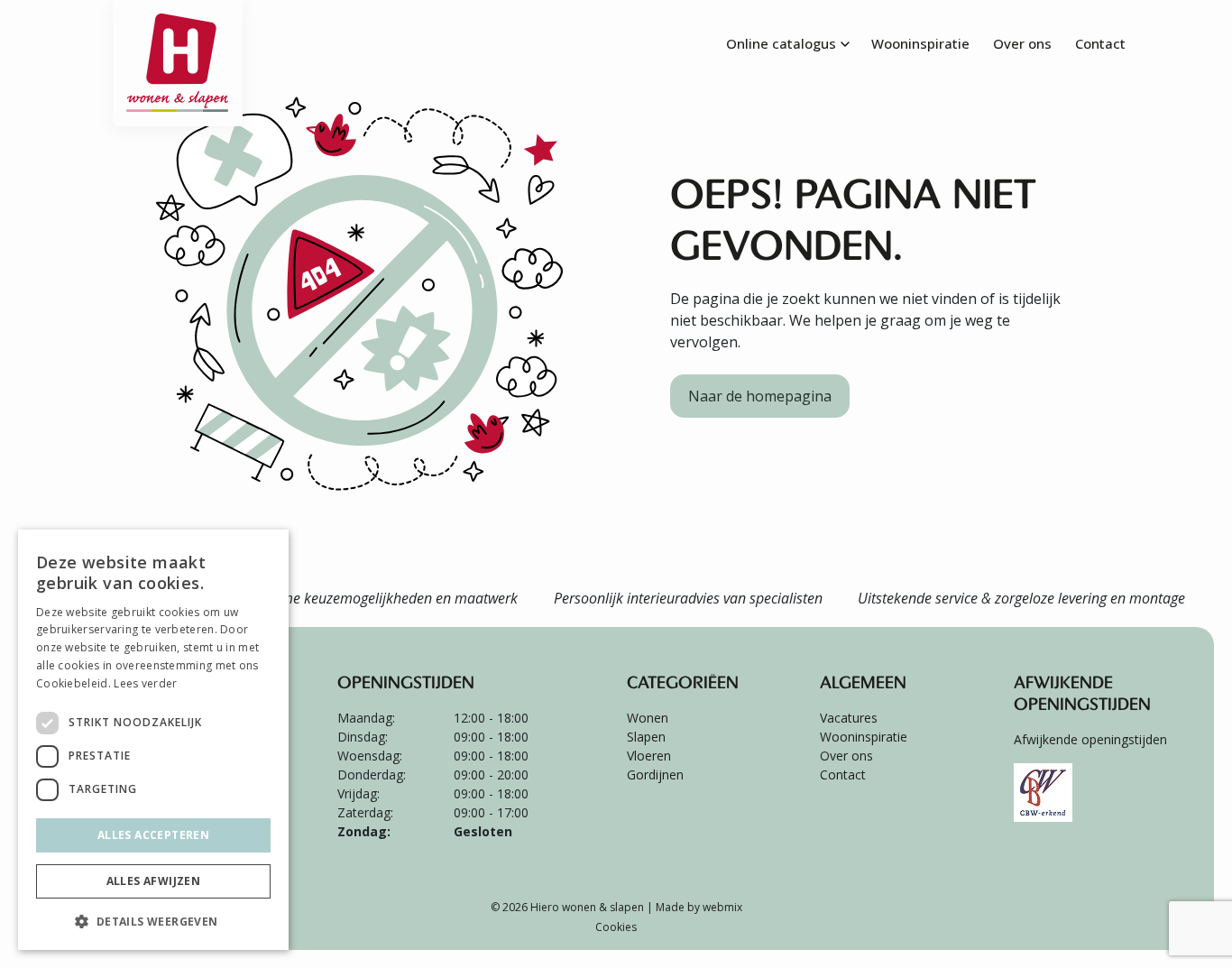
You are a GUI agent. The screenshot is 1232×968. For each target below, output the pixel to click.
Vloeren (649, 755)
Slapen (646, 736)
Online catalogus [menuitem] (781, 43)
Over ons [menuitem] (1022, 43)
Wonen (647, 717)
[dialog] (153, 740)
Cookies (616, 927)
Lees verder (145, 683)
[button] (153, 921)
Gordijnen (655, 774)
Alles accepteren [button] (153, 835)
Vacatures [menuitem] (849, 717)
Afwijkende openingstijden (1090, 739)
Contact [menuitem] (1100, 43)
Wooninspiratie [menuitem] (920, 43)
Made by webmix (699, 907)
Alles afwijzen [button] (153, 881)
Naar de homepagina (760, 396)
